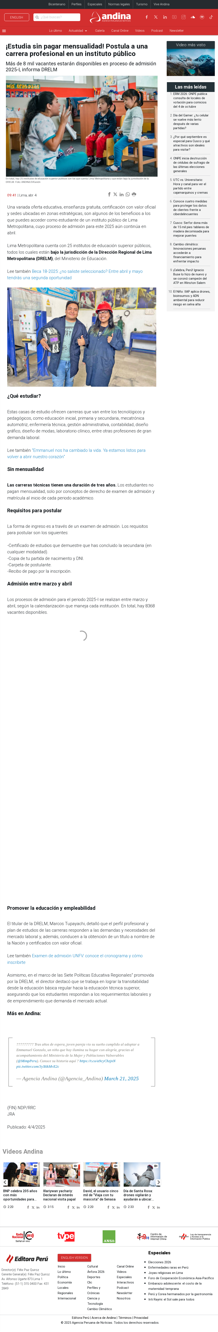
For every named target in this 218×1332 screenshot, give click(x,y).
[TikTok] (211, 17)
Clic (89, 1282)
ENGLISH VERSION (74, 1257)
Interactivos (125, 1282)
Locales (63, 1288)
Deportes (93, 1277)
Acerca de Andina (104, 1318)
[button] (4, 1182)
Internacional (67, 1298)
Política (63, 1277)
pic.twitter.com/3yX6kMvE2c (37, 1066)
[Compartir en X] (33, 1206)
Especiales (95, 4)
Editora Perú (80, 1318)
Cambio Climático (99, 1309)
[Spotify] (202, 17)
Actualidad (78, 31)
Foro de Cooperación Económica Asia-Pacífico (181, 1278)
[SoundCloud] (193, 17)
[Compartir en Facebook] (28, 1206)
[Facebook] (146, 17)
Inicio (61, 1266)
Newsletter (177, 31)
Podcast (157, 31)
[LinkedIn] (165, 17)
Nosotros (124, 1298)
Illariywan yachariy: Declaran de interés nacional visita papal (59, 1195)
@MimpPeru (27, 1061)
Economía (65, 1282)
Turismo (142, 4)
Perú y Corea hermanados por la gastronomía (180, 1294)
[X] (156, 17)
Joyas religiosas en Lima (165, 1273)
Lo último (55, 31)
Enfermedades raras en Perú (168, 1267)
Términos (125, 1318)
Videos (140, 31)
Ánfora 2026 (96, 1272)
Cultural (92, 1266)
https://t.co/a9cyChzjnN (97, 1061)
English (16, 17)
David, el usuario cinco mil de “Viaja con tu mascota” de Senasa (100, 1195)
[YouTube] (174, 17)
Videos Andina (23, 1151)
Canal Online (119, 31)
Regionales (65, 1293)
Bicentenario (57, 4)
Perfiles (77, 4)
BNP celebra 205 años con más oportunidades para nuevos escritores (20, 1197)
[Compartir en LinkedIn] (38, 1206)
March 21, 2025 (121, 1078)
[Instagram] (183, 17)
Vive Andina (161, 4)
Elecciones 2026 (159, 1262)
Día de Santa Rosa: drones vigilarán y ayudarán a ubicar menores (138, 1197)
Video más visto (191, 45)
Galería (100, 31)
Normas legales (119, 4)
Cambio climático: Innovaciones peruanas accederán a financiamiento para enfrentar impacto (189, 253)
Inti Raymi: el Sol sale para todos (171, 1299)
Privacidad (141, 1318)
